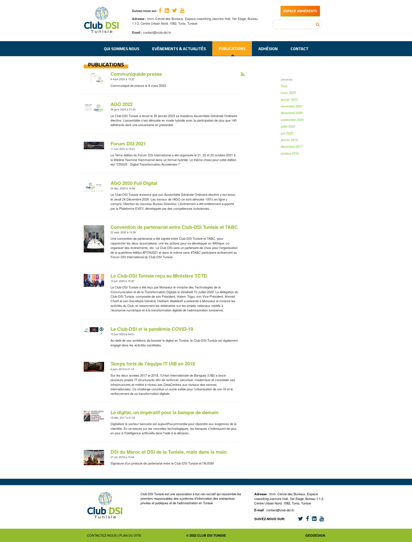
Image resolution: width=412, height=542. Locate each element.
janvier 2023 (289, 99)
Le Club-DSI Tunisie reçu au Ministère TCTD (159, 275)
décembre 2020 (292, 112)
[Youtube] (182, 10)
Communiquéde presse (136, 73)
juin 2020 (287, 133)
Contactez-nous (102, 535)
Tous (284, 86)
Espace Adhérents (300, 11)
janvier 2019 (289, 139)
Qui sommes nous (121, 48)
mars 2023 (288, 92)
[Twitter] (174, 10)
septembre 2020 (292, 119)
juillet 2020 (288, 126)
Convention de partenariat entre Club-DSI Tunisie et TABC (174, 226)
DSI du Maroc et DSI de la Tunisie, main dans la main (169, 451)
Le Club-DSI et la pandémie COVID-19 (152, 328)
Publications (232, 48)
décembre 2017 (292, 146)
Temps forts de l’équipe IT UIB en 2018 (153, 363)
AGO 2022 (122, 104)
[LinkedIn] (167, 10)
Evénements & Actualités (179, 48)
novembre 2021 (292, 106)
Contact (299, 48)
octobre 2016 (290, 153)
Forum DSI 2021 (128, 143)
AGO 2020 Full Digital (134, 183)
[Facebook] (160, 10)
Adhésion (268, 48)
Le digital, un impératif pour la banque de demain (164, 412)
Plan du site (130, 535)
